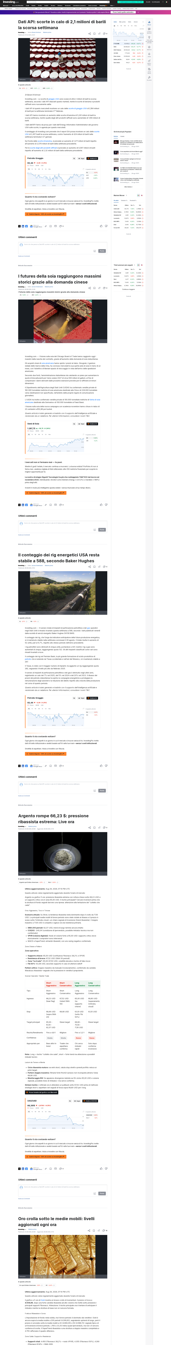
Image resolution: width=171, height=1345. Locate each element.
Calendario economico (79, 5)
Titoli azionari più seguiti (123, 265)
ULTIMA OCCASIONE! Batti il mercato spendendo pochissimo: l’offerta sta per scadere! (131, 169)
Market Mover (119, 195)
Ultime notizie (8, 8)
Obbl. (129, 22)
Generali (77, 8)
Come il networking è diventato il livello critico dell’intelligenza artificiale (131, 179)
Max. (49, 169)
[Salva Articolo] (94, 34)
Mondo (99, 8)
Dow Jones (117, 56)
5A (46, 169)
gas (88, 628)
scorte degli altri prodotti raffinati (43, 148)
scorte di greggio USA (78, 108)
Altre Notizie (128, 187)
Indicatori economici (68, 8)
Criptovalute (92, 8)
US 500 (116, 53)
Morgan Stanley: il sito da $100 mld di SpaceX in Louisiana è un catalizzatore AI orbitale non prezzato (131, 142)
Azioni (135, 22)
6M (39, 169)
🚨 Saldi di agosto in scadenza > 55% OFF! (130, 2)
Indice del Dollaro (119, 59)
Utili (136, 8)
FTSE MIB (116, 43)
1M (35, 169)
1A (42, 169)
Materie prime (46, 8)
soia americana (47, 363)
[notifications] (163, 2)
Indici (115, 22)
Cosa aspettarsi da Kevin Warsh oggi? (131, 151)
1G (29, 169)
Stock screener (92, 5)
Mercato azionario (56, 8)
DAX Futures (117, 50)
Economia (84, 8)
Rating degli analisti (128, 8)
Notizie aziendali (106, 8)
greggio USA (53, 99)
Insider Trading (117, 8)
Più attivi (116, 200)
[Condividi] (89, 34)
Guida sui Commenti (24, 256)
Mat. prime (122, 22)
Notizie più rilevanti (20, 8)
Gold (43, 1300)
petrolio (28, 659)
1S (32, 169)
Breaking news (31, 8)
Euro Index (117, 62)
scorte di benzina (45, 141)
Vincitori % (124, 200)
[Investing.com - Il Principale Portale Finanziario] (11, 2)
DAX (115, 47)
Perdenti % (133, 200)
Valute (38, 8)
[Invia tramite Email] (55, 226)
